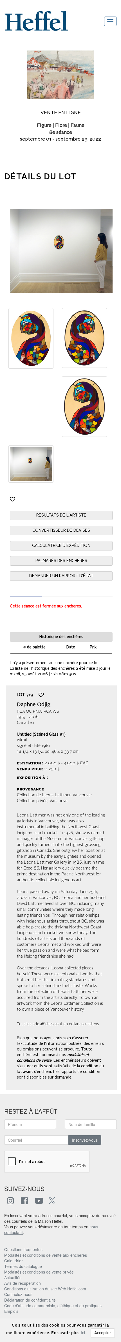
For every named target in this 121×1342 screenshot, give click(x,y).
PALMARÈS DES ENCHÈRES (61, 561)
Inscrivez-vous (85, 1140)
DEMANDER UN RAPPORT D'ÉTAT (61, 576)
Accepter (102, 1333)
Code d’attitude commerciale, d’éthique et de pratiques (53, 1305)
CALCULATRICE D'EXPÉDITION (61, 546)
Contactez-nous (18, 1294)
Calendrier (13, 1260)
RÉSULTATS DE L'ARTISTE (61, 515)
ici (83, 1333)
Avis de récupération (22, 1283)
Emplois (11, 1311)
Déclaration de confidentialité (30, 1300)
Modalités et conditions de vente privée (39, 1272)
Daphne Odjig (33, 704)
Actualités (12, 1277)
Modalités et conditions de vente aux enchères (45, 1255)
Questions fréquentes (23, 1249)
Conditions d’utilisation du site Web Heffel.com (45, 1288)
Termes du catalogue (23, 1266)
